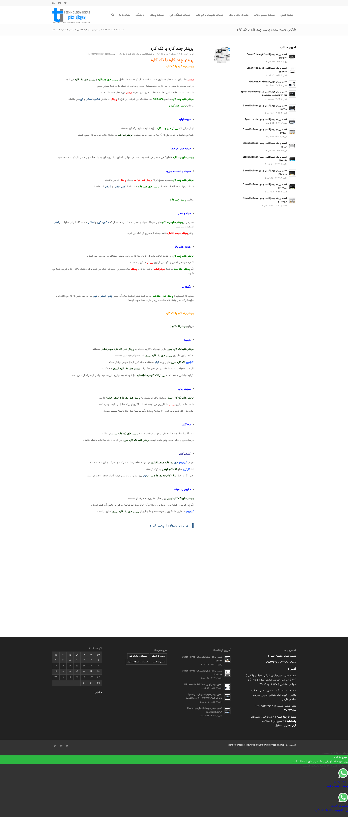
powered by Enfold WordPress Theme (265, 745)
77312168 (290, 710)
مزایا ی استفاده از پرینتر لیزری (168, 525)
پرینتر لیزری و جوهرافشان (153, 54)
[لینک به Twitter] (65, 3)
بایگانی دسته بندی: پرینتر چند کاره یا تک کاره (266, 29)
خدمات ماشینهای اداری (137, 662)
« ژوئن (98, 692)
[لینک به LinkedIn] (53, 3)
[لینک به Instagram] (59, 3)
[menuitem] (287, 15)
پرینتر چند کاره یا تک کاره (172, 48)
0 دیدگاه (174, 54)
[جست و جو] (113, 15)
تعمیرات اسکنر (158, 656)
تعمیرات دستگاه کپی (138, 656)
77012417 (271, 662)
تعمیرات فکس (158, 662)
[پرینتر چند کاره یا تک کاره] (222, 55)
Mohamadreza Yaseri (99, 54)
